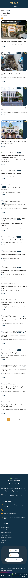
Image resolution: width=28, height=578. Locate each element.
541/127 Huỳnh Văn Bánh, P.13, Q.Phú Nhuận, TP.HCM (13, 228)
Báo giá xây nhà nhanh (23, 575)
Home (2, 10)
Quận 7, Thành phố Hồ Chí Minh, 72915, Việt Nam (12, 242)
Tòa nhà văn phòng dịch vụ (15, 185)
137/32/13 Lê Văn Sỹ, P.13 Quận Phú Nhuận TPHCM (12, 323)
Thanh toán (3, 540)
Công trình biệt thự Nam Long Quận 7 (11, 240)
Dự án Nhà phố (13, 53)
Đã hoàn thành (5, 121)
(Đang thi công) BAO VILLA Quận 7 (11, 173)
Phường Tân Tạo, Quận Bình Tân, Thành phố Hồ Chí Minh (13, 307)
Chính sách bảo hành (5, 535)
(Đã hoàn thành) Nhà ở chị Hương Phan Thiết (13, 41)
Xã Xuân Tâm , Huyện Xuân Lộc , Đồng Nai (10, 290)
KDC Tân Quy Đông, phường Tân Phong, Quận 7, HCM (13, 176)
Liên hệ (3, 543)
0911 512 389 (14, 6)
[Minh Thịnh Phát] (14, 2)
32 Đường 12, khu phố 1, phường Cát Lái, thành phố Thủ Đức (14, 44)
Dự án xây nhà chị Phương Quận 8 (10, 353)
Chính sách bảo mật (5, 530)
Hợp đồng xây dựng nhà (6, 537)
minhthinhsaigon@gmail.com (10, 513)
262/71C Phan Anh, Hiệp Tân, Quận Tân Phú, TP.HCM (13, 274)
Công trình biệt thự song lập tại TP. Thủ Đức (13, 141)
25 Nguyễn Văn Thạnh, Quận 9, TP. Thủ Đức (11, 192)
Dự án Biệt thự (12, 21)
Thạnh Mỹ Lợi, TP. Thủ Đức (7, 143)
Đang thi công (5, 21)
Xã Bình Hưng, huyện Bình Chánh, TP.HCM (10, 258)
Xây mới (3, 46)
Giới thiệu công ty (5, 527)
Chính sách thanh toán (6, 532)
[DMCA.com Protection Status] (16, 496)
